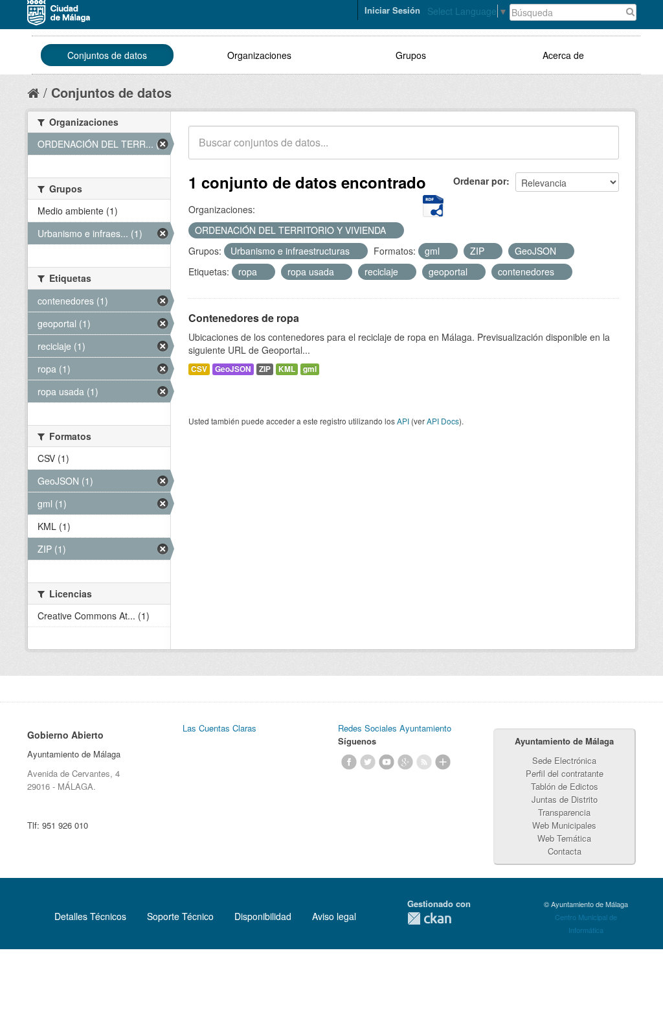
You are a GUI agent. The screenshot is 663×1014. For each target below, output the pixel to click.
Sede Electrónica (564, 760)
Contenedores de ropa (243, 317)
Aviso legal (334, 916)
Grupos (411, 55)
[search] (600, 149)
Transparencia (564, 812)
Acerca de (563, 55)
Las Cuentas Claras (219, 728)
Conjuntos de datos (107, 55)
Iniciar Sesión (392, 10)
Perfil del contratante (564, 773)
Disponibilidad (262, 916)
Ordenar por (479, 180)
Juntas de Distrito (565, 799)
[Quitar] (393, 230)
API (403, 420)
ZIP (265, 368)
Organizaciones (259, 55)
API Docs (443, 420)
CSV (199, 368)
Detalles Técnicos (90, 916)
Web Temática (564, 838)
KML (286, 368)
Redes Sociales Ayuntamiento (394, 728)
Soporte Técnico (180, 916)
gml (310, 368)
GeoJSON (233, 368)
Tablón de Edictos (564, 786)
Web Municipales (564, 825)
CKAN (429, 918)
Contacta (564, 851)
